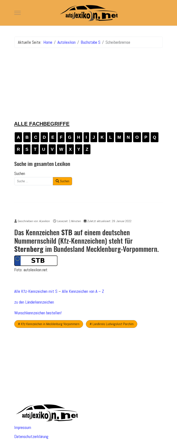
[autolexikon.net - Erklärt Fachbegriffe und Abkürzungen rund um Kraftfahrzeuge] (88, 12)
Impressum (22, 427)
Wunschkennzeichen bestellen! (38, 313)
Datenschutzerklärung (31, 436)
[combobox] (33, 181)
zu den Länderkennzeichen (34, 302)
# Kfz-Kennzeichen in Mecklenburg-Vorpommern (48, 324)
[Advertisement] (88, 81)
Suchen (19, 173)
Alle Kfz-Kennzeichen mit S (35, 291)
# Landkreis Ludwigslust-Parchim (112, 324)
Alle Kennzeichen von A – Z (83, 291)
